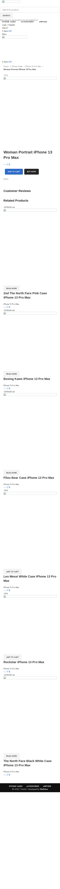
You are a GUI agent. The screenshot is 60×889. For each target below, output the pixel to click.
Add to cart (14, 171)
